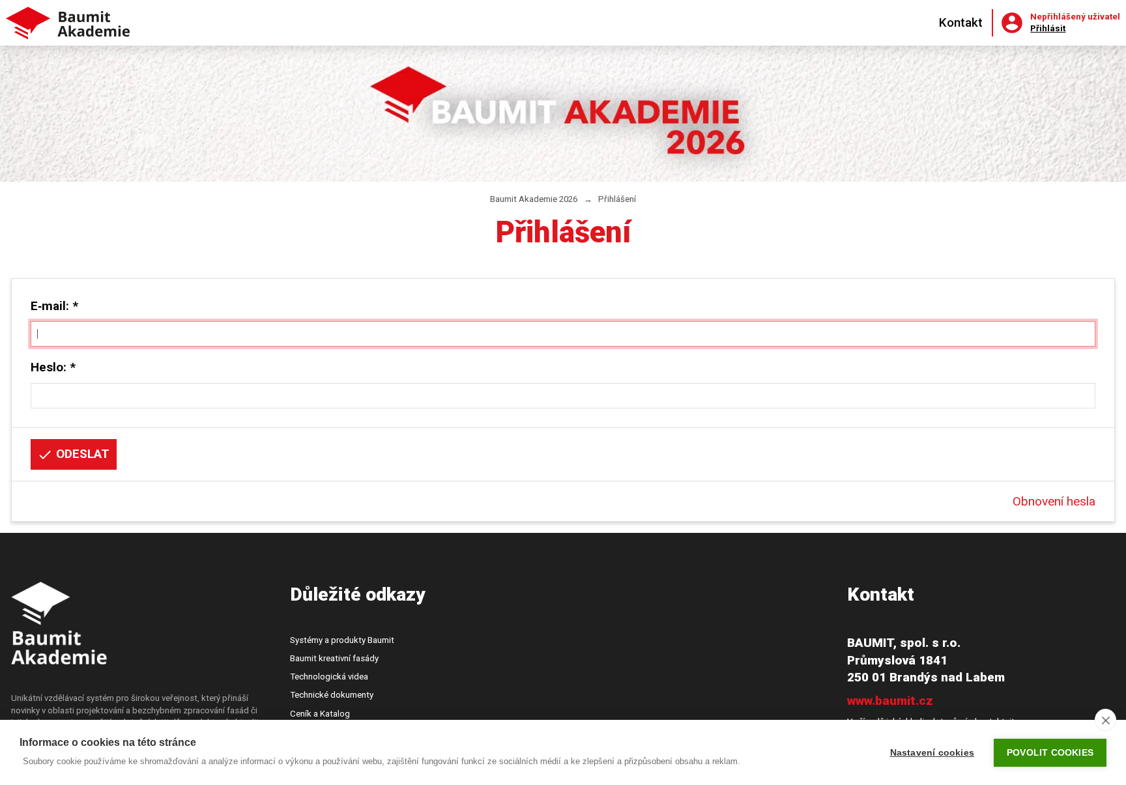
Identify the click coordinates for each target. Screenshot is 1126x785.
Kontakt (961, 22)
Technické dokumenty (331, 695)
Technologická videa (329, 676)
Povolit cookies (1050, 753)
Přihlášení (617, 199)
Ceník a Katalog (320, 714)
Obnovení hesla (1054, 501)
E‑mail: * (54, 305)
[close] (1105, 720)
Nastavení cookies (932, 753)
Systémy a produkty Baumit (342, 640)
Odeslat (81, 453)
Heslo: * (53, 367)
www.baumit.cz (890, 700)
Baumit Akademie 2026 (533, 199)
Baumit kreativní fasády (334, 658)
